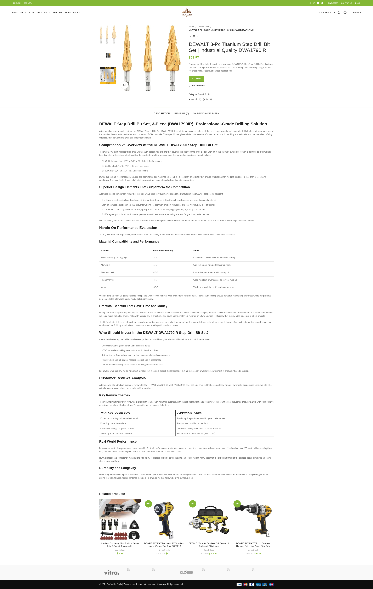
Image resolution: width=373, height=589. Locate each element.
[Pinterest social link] (322, 3)
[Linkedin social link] (207, 100)
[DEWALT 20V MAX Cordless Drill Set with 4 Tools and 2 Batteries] (209, 520)
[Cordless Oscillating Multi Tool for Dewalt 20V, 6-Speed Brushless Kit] (120, 520)
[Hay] (236, 572)
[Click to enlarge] (124, 85)
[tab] (162, 112)
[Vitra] (111, 572)
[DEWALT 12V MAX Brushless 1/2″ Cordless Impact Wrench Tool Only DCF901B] (164, 520)
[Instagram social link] (314, 3)
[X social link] (310, 3)
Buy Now (196, 79)
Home (191, 27)
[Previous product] (190, 36)
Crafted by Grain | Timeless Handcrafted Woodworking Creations (136, 584)
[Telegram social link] (211, 100)
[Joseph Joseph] (211, 572)
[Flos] (261, 572)
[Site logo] (186, 13)
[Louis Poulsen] (161, 572)
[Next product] (197, 36)
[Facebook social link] (307, 3)
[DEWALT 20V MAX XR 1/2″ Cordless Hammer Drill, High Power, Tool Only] (253, 520)
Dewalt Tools (203, 27)
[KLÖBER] (186, 572)
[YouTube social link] (318, 3)
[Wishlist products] (345, 13)
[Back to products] (194, 36)
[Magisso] (136, 572)
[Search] (339, 13)
